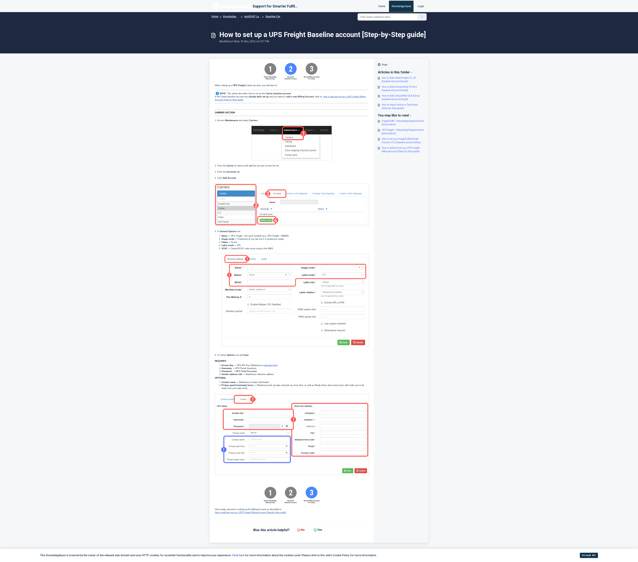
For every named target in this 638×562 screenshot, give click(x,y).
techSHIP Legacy (254, 16)
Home (381, 6)
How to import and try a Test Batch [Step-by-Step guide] (400, 106)
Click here (238, 555)
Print (384, 64)
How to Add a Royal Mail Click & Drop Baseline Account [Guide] (401, 97)
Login (421, 6)
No (303, 529)
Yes (319, 529)
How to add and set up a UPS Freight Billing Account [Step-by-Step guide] (401, 150)
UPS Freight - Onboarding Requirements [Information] (403, 132)
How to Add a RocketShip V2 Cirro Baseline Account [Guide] (399, 88)
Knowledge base (401, 6)
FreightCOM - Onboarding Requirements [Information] (403, 123)
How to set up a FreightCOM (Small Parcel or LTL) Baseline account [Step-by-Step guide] (401, 141)
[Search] (422, 17)
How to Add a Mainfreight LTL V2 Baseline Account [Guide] (399, 79)
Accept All (589, 555)
